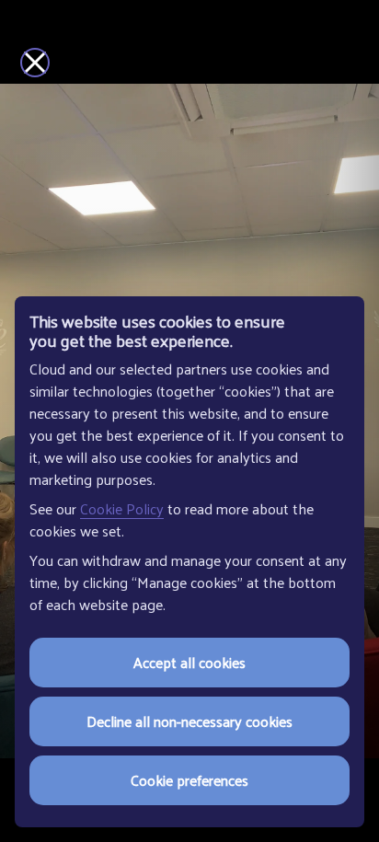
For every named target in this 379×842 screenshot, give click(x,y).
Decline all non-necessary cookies (189, 721)
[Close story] (35, 63)
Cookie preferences (189, 780)
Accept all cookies (189, 662)
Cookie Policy (122, 508)
